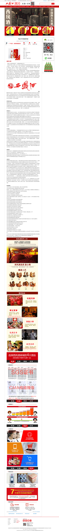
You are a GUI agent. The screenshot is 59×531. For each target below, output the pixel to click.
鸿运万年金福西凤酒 (37, 511)
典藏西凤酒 (31, 6)
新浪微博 (9, 522)
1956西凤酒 (48, 6)
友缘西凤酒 (27, 6)
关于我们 (9, 520)
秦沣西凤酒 (44, 6)
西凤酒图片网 (18, 521)
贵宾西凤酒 (39, 6)
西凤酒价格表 (45, 0)
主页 (5, 36)
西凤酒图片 (35, 513)
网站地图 (36, 530)
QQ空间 (9, 524)
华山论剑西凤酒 (19, 6)
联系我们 (9, 521)
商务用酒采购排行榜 (19, 513)
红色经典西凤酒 (36, 6)
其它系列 (52, 6)
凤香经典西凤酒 (23, 6)
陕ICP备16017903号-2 (40, 530)
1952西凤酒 (10, 6)
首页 (6, 6)
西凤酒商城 (9, 523)
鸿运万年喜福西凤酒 (11, 36)
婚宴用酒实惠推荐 (11, 513)
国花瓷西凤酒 (15, 6)
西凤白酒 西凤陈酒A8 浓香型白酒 (13, 511)
